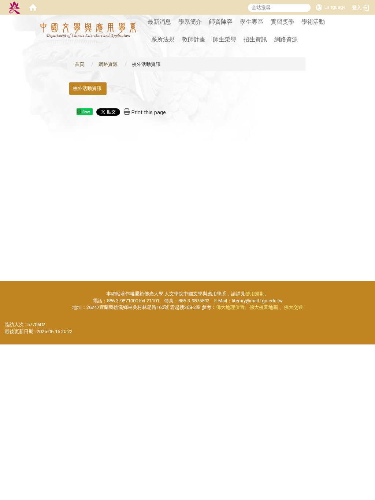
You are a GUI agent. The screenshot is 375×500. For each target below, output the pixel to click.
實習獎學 (282, 21)
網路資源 (286, 39)
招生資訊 (255, 39)
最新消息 (159, 21)
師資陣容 (221, 21)
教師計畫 (193, 39)
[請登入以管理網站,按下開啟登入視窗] (14, 7)
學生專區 (251, 21)
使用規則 (254, 293)
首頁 (79, 64)
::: (135, 18)
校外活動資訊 (87, 88)
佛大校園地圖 (263, 307)
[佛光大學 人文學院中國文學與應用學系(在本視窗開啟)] (88, 30)
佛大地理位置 (230, 307)
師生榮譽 (224, 39)
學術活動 (313, 21)
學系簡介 (190, 21)
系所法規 (163, 39)
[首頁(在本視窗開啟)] (33, 7)
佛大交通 (293, 307)
